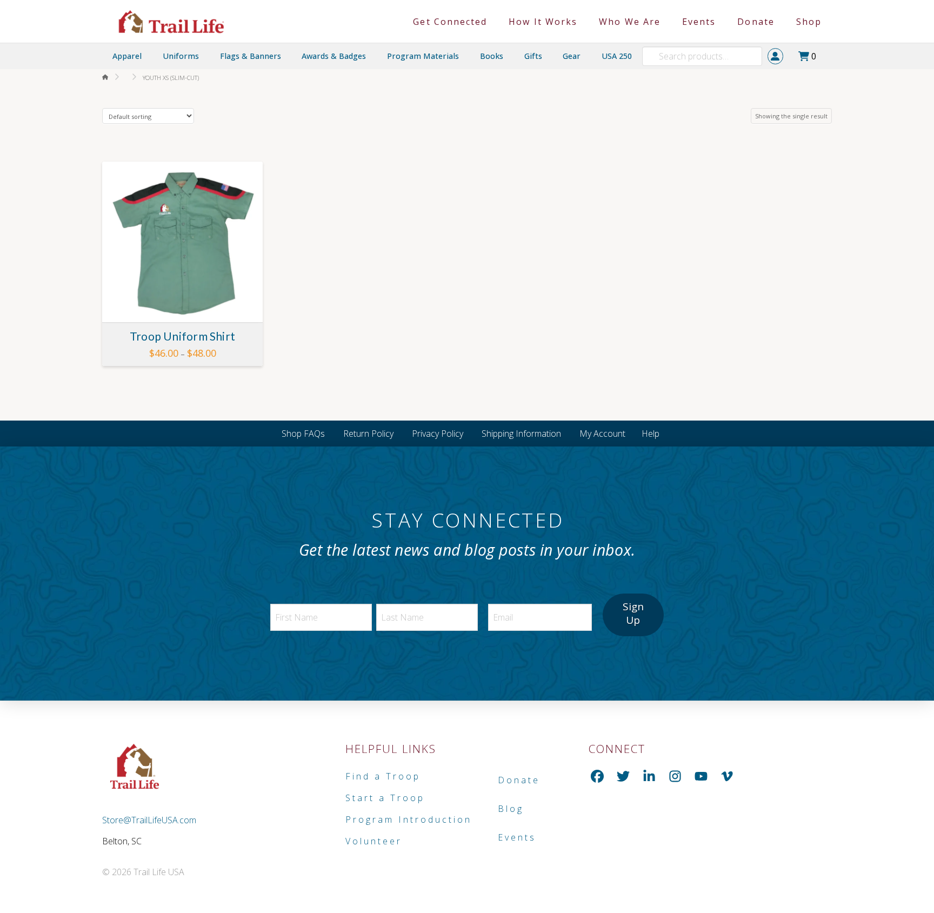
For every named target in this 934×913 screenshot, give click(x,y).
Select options (186, 304)
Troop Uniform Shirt (182, 336)
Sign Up (633, 613)
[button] (810, 56)
